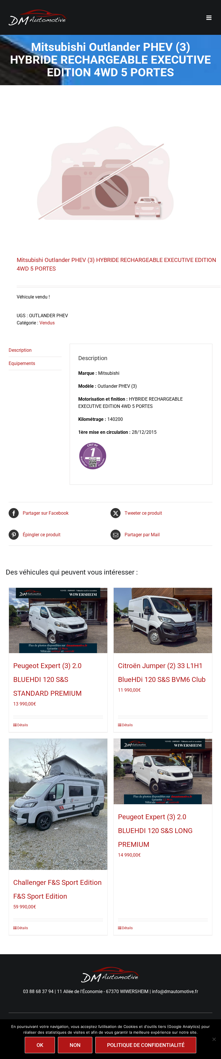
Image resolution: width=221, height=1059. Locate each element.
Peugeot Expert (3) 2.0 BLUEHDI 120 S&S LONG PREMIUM (155, 831)
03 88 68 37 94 (38, 991)
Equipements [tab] (22, 363)
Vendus (47, 323)
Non (75, 1045)
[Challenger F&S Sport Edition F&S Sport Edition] (58, 804)
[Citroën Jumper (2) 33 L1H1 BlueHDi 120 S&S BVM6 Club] (163, 620)
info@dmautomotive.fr (175, 991)
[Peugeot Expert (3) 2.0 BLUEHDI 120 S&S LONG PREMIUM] (163, 771)
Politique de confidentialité (145, 1045)
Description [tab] (20, 350)
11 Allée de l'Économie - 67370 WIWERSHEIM (102, 991)
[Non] (214, 1039)
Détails (22, 725)
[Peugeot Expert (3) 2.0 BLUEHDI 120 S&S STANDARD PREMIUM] (58, 620)
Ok (40, 1045)
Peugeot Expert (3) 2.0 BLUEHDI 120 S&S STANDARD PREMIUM (47, 679)
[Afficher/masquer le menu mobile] (209, 18)
